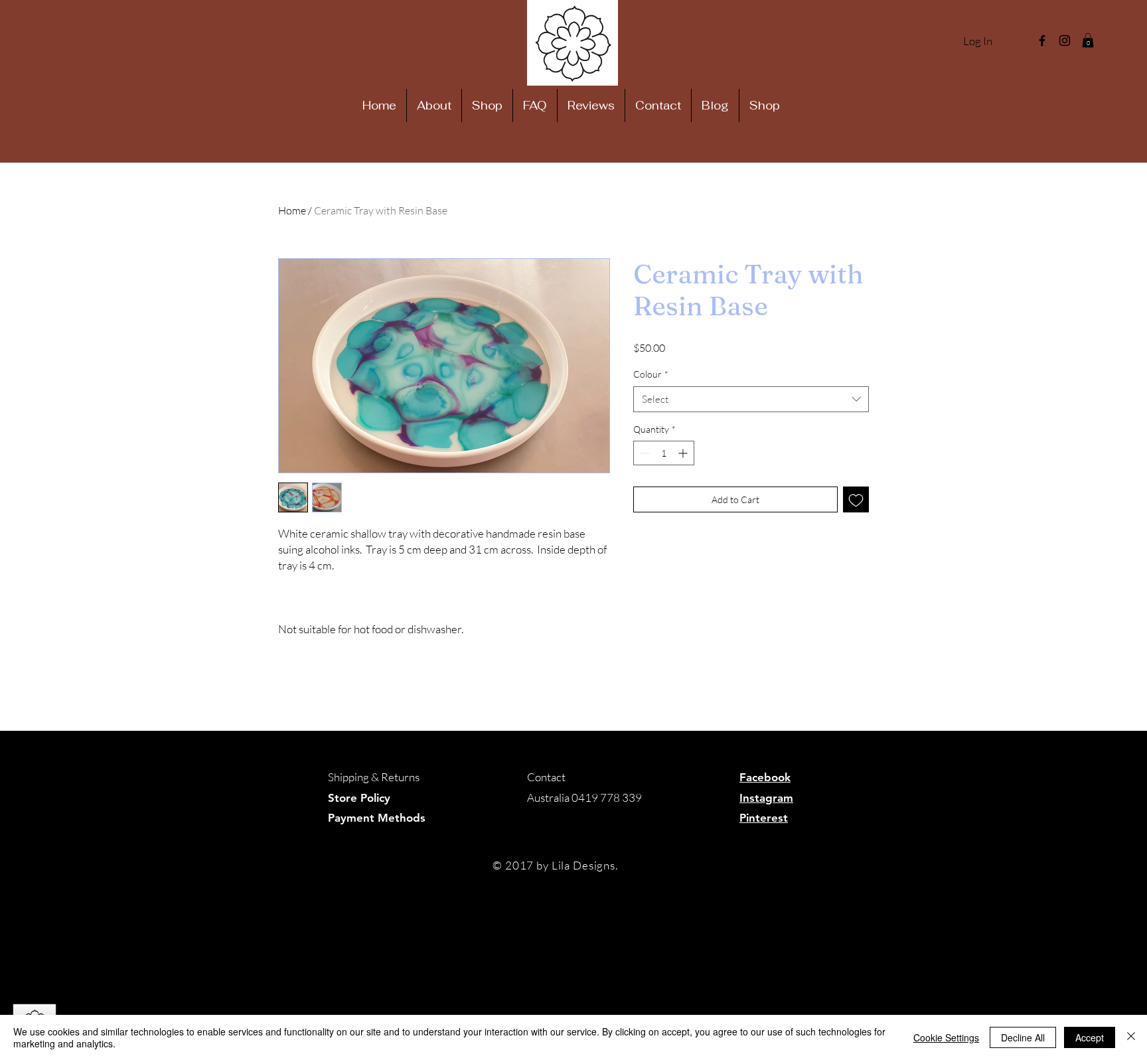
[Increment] (684, 453)
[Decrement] (643, 453)
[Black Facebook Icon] (1042, 40)
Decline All (1023, 1037)
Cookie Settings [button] (946, 1037)
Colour (650, 374)
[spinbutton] (664, 453)
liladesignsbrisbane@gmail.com (601, 817)
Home (292, 210)
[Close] (1131, 1037)
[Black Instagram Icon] (1064, 40)
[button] (1088, 40)
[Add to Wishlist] (856, 499)
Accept (1089, 1037)
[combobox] (751, 399)
